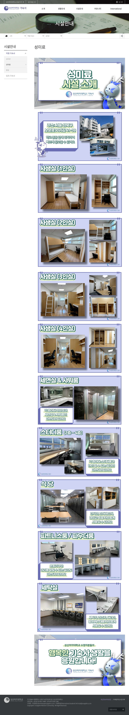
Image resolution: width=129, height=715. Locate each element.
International (116, 8)
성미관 (47, 36)
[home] (6, 35)
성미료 (8, 64)
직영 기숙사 (31, 36)
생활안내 (61, 8)
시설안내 (79, 8)
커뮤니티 (97, 8)
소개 (43, 8)
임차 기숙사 (10, 75)
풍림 (7, 70)
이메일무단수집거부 (119, 699)
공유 (121, 35)
